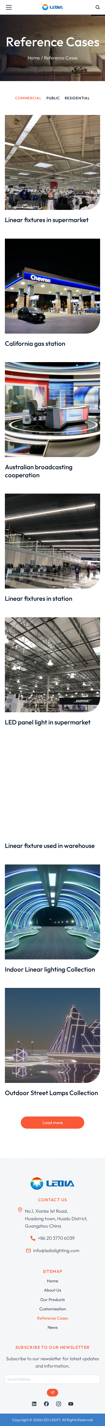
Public (53, 98)
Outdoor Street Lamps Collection (51, 1093)
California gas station (35, 343)
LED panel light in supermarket (48, 722)
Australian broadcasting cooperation (39, 471)
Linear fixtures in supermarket (47, 220)
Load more (52, 1122)
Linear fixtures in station (38, 598)
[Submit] (52, 1393)
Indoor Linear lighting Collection (50, 969)
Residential (77, 98)
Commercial (28, 98)
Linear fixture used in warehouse (50, 846)
